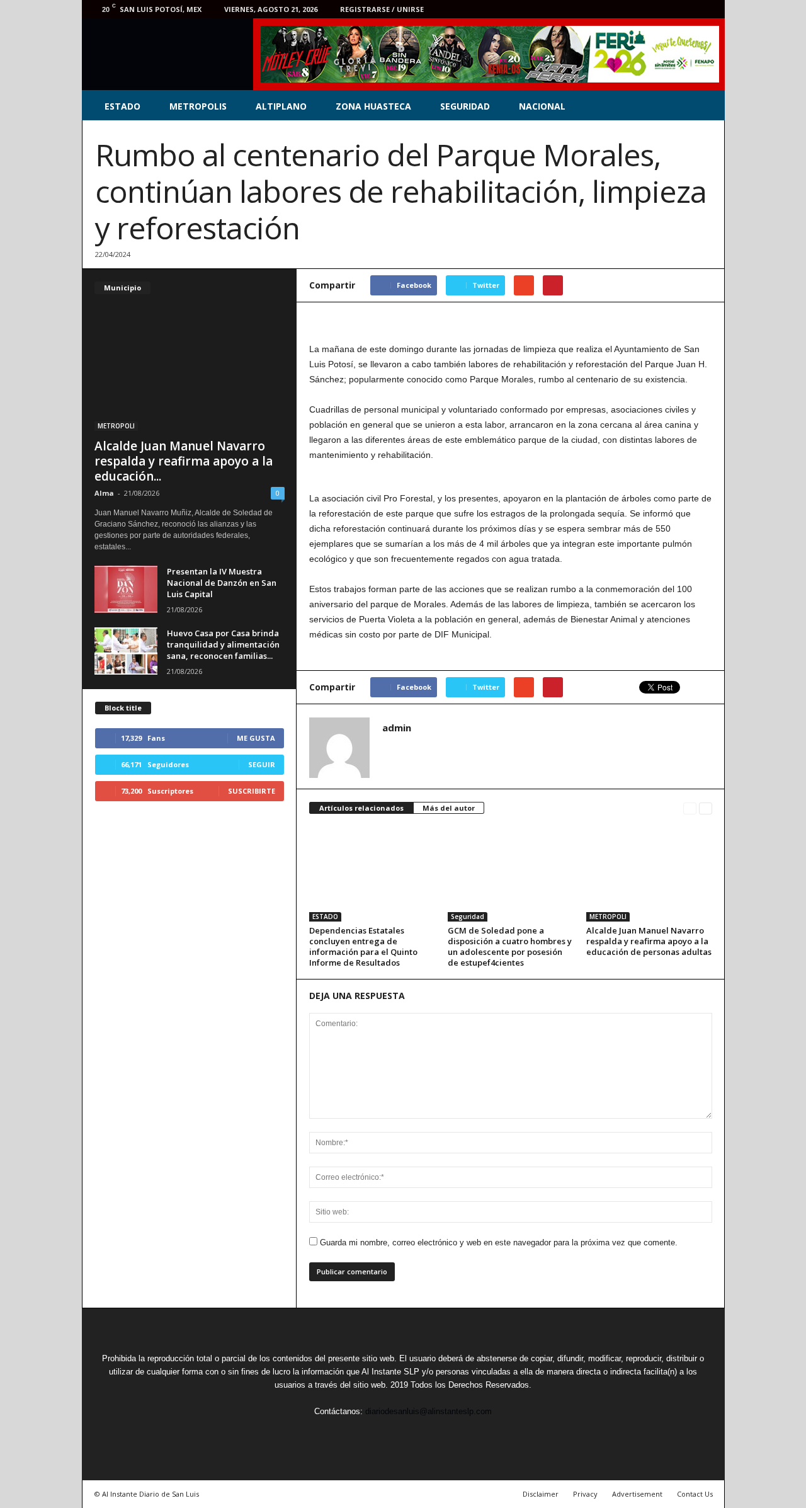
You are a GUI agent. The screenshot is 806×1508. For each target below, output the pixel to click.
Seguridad (467, 916)
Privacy (585, 1494)
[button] (706, 106)
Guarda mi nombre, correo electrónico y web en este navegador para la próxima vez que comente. (499, 1242)
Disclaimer (541, 1494)
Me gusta (256, 738)
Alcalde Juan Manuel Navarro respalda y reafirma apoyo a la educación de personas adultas (649, 941)
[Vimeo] (668, 9)
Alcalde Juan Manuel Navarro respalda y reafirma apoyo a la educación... (183, 461)
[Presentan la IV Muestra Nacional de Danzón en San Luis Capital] (125, 589)
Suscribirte (251, 791)
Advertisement (637, 1494)
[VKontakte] (688, 9)
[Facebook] (629, 9)
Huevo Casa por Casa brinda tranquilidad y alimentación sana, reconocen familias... (223, 644)
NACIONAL (542, 106)
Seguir (261, 764)
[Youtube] (707, 9)
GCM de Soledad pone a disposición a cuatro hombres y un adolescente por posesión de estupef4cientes (510, 946)
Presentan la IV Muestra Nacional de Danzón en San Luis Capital (221, 583)
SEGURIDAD (465, 106)
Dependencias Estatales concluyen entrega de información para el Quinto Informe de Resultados (363, 946)
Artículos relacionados (361, 808)
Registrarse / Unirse (382, 9)
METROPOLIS (198, 106)
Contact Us (695, 1494)
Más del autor (449, 808)
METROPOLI (608, 916)
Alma (104, 493)
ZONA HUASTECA (373, 106)
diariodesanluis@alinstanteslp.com (428, 1411)
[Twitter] (649, 9)
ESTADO (122, 106)
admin (396, 727)
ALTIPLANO (281, 106)
